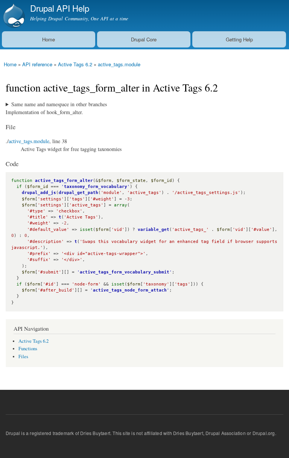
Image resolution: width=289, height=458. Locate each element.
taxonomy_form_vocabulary (95, 186)
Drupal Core (144, 39)
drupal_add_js (39, 192)
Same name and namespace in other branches (59, 104)
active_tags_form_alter (64, 180)
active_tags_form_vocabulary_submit (124, 272)
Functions (27, 348)
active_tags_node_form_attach (130, 290)
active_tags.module (119, 64)
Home (48, 39)
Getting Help (239, 39)
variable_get (153, 229)
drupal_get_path (78, 192)
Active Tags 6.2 (75, 64)
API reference (37, 64)
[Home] (13, 15)
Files (23, 356)
